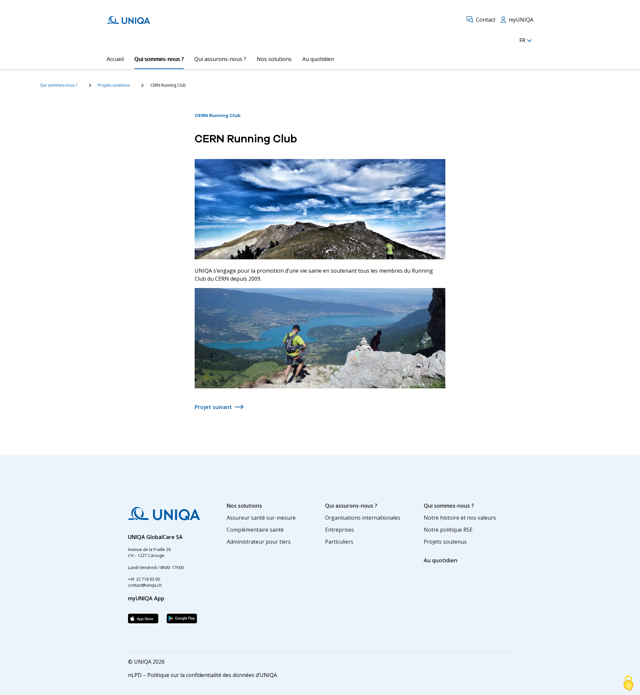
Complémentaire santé (255, 529)
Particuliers (339, 541)
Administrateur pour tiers (259, 541)
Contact (485, 19)
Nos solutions (274, 59)
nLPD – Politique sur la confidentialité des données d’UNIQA (202, 675)
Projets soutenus (114, 85)
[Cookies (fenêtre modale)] (628, 683)
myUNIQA (521, 19)
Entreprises (339, 529)
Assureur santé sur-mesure (261, 517)
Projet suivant (213, 407)
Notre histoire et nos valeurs (460, 517)
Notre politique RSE (448, 529)
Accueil (115, 59)
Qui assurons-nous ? (220, 59)
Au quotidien (318, 59)
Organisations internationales (362, 517)
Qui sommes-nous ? (159, 59)
